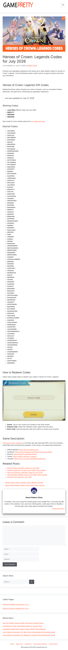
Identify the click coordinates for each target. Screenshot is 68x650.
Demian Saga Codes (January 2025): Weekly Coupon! (24, 482)
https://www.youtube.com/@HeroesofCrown (30, 459)
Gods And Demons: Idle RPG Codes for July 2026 (24, 472)
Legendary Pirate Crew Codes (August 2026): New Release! (24, 629)
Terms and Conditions (40, 644)
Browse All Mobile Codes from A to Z (16, 604)
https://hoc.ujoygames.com (29, 450)
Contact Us (28, 644)
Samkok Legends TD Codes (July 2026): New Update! (26, 470)
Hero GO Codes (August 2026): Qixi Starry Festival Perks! (23, 623)
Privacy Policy (53, 644)
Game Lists (19, 644)
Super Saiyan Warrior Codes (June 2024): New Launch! (24, 485)
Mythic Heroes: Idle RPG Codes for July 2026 (23, 468)
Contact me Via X (58, 508)
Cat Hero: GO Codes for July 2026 (19, 477)
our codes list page (38, 121)
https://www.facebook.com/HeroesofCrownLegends (33, 452)
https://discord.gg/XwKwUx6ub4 (25, 454)
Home (12, 644)
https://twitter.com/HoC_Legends (25, 456)
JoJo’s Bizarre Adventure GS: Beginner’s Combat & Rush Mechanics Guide (29, 635)
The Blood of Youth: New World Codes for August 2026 (22, 626)
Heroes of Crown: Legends (12, 443)
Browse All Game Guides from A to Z (16, 608)
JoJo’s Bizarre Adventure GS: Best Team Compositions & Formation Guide (29, 632)
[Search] (31, 582)
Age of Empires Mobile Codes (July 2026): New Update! (27, 475)
